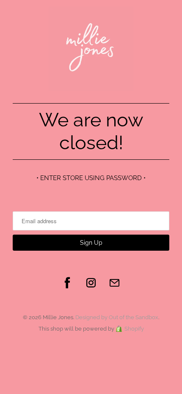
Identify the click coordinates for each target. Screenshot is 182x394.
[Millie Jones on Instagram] (91, 283)
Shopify (134, 329)
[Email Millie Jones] (114, 283)
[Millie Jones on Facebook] (67, 283)
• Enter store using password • (91, 178)
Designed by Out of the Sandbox (116, 317)
